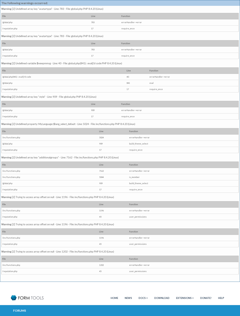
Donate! (206, 297)
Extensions (184, 297)
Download (162, 297)
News (128, 297)
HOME (114, 297)
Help (221, 297)
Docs (142, 297)
